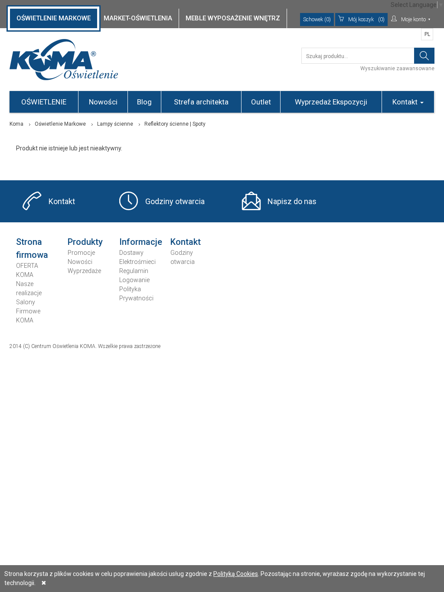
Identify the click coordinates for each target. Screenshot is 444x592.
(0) (366, 19)
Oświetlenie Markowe (60, 124)
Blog (144, 102)
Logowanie (134, 279)
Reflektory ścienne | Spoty (175, 124)
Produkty (85, 242)
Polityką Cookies (235, 573)
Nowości (103, 102)
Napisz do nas (292, 201)
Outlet (261, 102)
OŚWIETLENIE (43, 102)
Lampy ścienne (115, 124)
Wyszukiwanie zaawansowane (397, 68)
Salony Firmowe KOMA (28, 311)
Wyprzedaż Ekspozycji (331, 102)
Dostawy (131, 252)
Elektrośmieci (137, 261)
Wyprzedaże (84, 270)
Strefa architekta (201, 102)
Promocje (81, 252)
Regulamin (133, 270)
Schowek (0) (317, 19)
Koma (16, 124)
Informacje (140, 242)
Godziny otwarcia (175, 201)
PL (427, 34)
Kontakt (405, 102)
